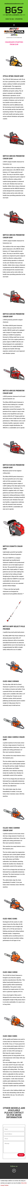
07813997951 (19, 19)
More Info (23, 1183)
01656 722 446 (10, 19)
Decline (6, 1185)
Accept (2, 1185)
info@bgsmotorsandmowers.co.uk (14, 3)
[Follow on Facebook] (14, 1170)
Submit (21, 1155)
